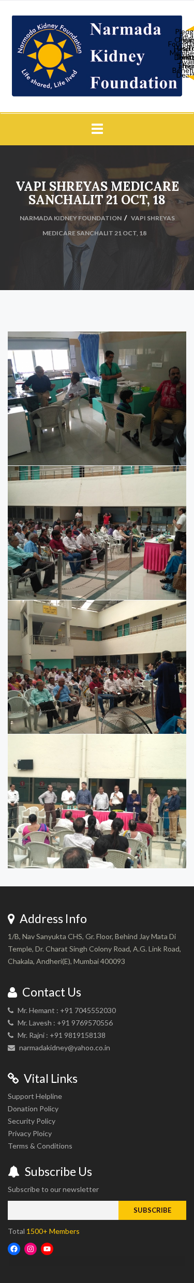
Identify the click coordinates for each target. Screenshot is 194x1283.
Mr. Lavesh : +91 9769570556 (65, 1022)
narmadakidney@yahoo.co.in (64, 1047)
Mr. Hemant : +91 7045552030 (67, 1010)
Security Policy (31, 1120)
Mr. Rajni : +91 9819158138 (62, 1035)
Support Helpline (35, 1096)
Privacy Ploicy (30, 1133)
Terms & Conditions (40, 1145)
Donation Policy (33, 1108)
